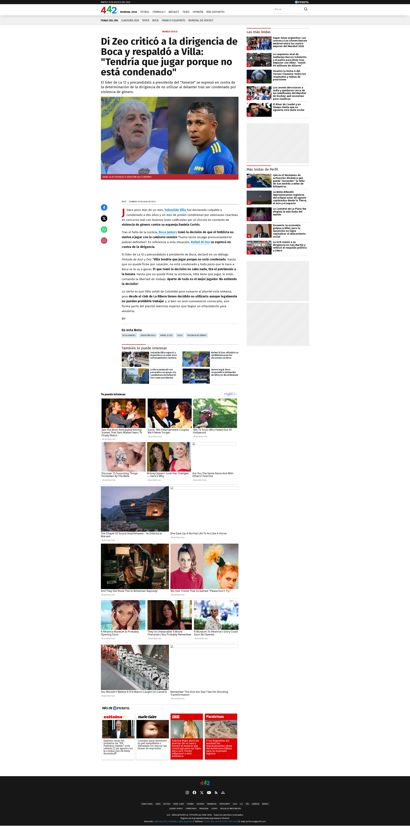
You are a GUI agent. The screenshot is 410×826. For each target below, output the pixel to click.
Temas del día (109, 20)
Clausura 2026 (130, 20)
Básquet (173, 11)
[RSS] (216, 793)
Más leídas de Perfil (262, 169)
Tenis (185, 11)
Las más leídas (259, 32)
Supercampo (224, 804)
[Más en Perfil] (121, 708)
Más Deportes (215, 11)
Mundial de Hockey (200, 20)
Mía (247, 804)
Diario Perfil (147, 804)
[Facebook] (194, 793)
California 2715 (161, 821)
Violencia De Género (196, 335)
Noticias (166, 804)
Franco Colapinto (173, 20)
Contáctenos (191, 809)
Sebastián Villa (148, 335)
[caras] (187, 717)
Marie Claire (178, 804)
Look (235, 804)
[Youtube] (209, 793)
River (145, 20)
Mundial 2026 (128, 11)
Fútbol (144, 11)
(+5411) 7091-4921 (211, 821)
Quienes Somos (176, 809)
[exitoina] (118, 717)
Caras (158, 804)
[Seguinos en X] (201, 793)
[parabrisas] (221, 717)
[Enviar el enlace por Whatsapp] (104, 229)
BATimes (265, 804)
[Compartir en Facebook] (104, 207)
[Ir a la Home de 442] (109, 12)
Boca (155, 20)
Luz (241, 804)
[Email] (104, 240)
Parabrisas (211, 804)
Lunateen (255, 804)
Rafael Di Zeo (200, 242)
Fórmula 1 (158, 11)
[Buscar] (306, 9)
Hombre (190, 804)
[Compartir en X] (104, 218)
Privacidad (204, 809)
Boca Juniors (168, 232)
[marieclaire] (152, 717)
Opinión (198, 11)
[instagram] (187, 793)
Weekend (200, 804)
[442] (205, 783)
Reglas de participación (230, 809)
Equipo (214, 809)
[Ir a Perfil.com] (302, 2)
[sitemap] (223, 792)
